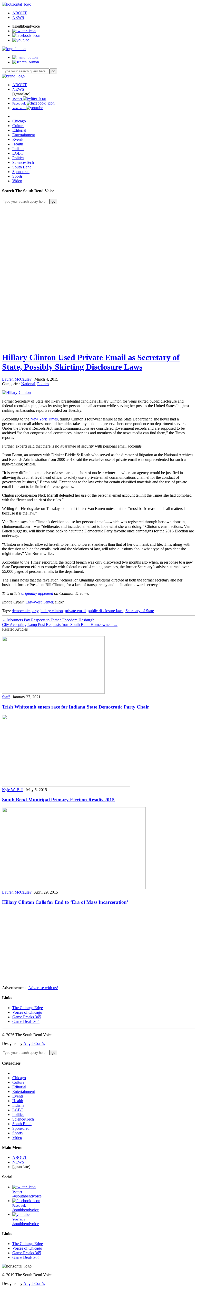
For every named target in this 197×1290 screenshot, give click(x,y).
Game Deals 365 (26, 1021)
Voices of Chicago (27, 1012)
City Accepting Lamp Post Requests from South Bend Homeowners (59, 624)
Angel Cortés (34, 1043)
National (28, 384)
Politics (18, 158)
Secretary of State (139, 611)
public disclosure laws (105, 611)
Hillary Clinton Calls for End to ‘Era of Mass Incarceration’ (65, 902)
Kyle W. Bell (12, 789)
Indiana (18, 148)
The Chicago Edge (27, 1008)
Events (17, 139)
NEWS (18, 17)
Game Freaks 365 (26, 1017)
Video (17, 181)
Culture (18, 125)
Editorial (19, 130)
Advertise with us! (43, 988)
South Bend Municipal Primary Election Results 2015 (58, 799)
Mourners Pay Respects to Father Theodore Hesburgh (48, 620)
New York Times (44, 419)
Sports (17, 176)
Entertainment (23, 135)
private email (75, 611)
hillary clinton (52, 611)
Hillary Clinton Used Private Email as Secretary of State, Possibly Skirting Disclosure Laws (91, 362)
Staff (6, 697)
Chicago (19, 121)
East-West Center (39, 602)
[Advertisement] (98, 240)
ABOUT (19, 13)
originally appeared (37, 593)
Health (17, 144)
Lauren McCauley (17, 379)
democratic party (25, 611)
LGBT (17, 153)
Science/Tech (23, 162)
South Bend (22, 167)
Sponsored (20, 171)
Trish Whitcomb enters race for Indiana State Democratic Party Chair (75, 707)
